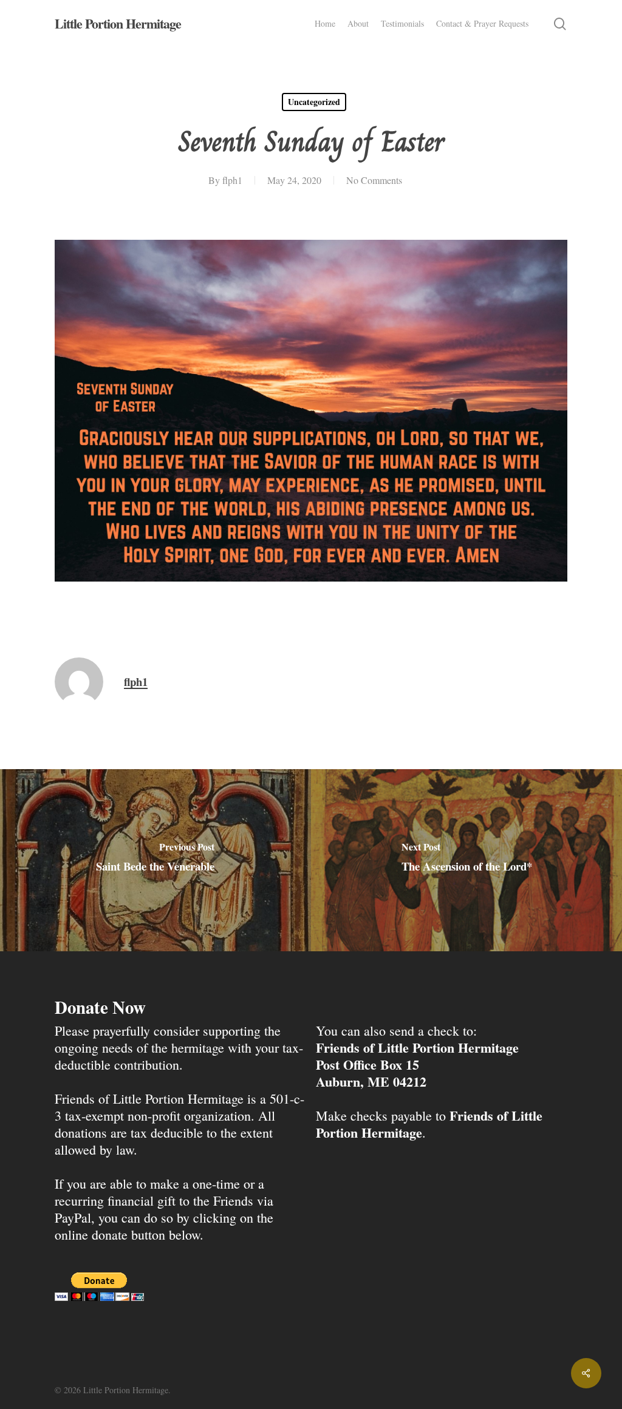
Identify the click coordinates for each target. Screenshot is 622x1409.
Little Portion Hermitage (118, 23)
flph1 (232, 180)
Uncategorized (314, 101)
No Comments (374, 180)
